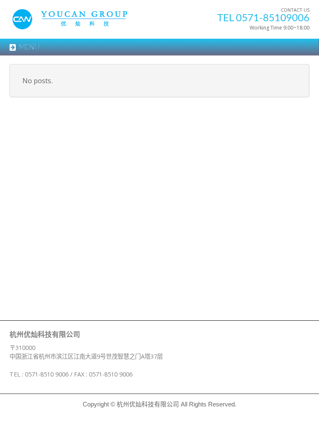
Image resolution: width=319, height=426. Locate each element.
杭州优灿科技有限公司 (148, 404)
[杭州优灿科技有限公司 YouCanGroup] (80, 23)
